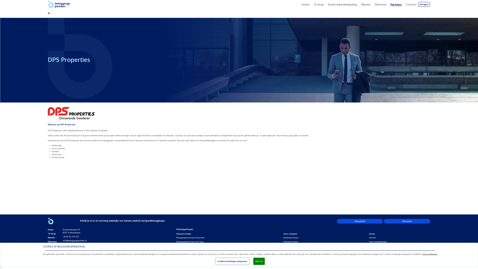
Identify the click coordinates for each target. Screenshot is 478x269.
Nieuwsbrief (360, 221)
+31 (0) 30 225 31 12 (71, 236)
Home (305, 4)
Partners (396, 4)
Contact (411, 4)
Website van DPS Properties (61, 124)
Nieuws (366, 4)
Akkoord (259, 261)
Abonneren (407, 221)
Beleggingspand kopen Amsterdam (190, 238)
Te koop (318, 4)
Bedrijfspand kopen (291, 238)
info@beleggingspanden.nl (75, 240)
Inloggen (424, 4)
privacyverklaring (429, 254)
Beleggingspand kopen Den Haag (190, 242)
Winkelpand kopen (290, 242)
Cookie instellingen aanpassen (232, 261)
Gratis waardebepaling (342, 4)
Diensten (380, 4)
